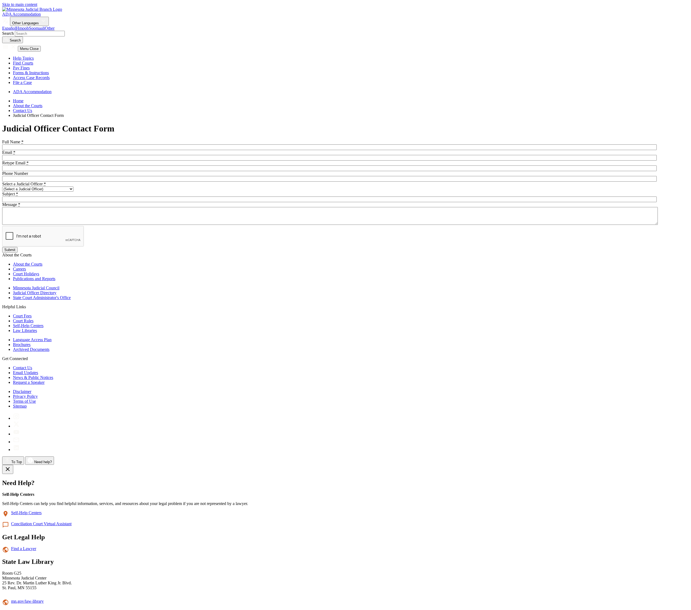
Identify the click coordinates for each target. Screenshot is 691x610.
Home (18, 101)
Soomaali (37, 28)
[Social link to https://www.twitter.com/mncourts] (16, 426)
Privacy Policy (25, 396)
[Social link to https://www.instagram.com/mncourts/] (16, 418)
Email (8, 152)
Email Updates (25, 372)
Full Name (12, 142)
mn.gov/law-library (27, 601)
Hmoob (22, 28)
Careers (19, 269)
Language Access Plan (32, 339)
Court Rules (23, 320)
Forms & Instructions (31, 72)
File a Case (22, 82)
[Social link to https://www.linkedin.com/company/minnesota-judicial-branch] (16, 449)
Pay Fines (21, 68)
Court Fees (22, 316)
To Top (16, 462)
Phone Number (15, 173)
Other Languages (26, 23)
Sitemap (20, 406)
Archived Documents (31, 349)
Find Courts (23, 63)
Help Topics (23, 58)
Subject (10, 194)
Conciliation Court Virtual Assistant (41, 523)
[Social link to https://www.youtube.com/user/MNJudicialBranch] (16, 434)
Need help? (42, 462)
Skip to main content (19, 4)
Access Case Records (31, 77)
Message (11, 204)
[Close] (7, 469)
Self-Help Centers (28, 325)
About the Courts (27, 105)
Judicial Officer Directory (34, 292)
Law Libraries (25, 330)
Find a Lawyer (23, 548)
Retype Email (15, 163)
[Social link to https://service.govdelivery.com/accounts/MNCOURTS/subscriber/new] (16, 441)
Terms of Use (24, 401)
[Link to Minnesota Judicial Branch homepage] (32, 9)
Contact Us (22, 110)
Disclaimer (22, 391)
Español (9, 28)
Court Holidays (26, 274)
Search (8, 33)
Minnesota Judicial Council (36, 288)
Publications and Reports (34, 278)
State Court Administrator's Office (42, 297)
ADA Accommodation (21, 14)
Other (50, 28)
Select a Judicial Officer (24, 184)
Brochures (22, 344)
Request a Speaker (29, 382)
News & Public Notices (33, 377)
